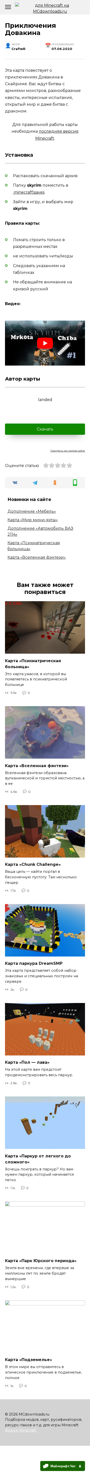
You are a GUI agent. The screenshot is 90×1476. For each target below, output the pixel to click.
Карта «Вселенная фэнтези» (37, 557)
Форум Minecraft (20, 1430)
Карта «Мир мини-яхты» (33, 519)
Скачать (45, 429)
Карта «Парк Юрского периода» (40, 1260)
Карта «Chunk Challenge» (33, 864)
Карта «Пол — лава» (27, 1062)
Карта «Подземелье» (28, 1359)
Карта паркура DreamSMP (33, 963)
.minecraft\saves (28, 192)
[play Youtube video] (45, 343)
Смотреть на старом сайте (67, 450)
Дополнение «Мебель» (32, 511)
